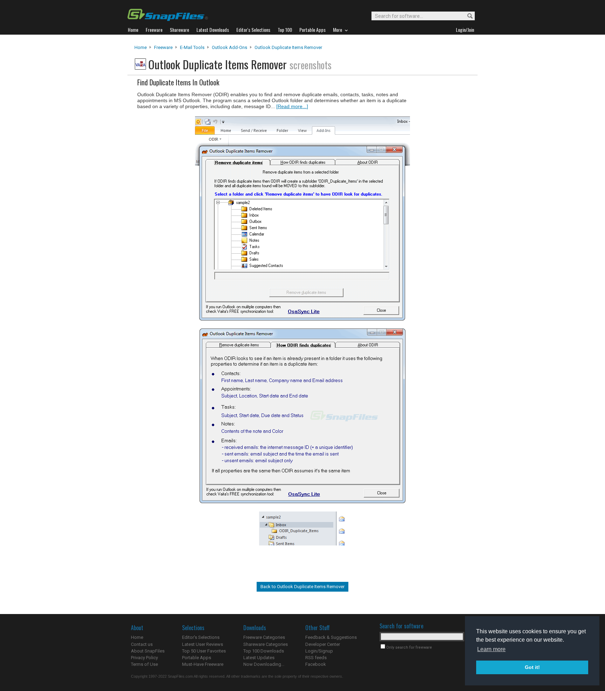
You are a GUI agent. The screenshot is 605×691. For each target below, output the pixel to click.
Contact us (142, 644)
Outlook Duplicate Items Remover (288, 47)
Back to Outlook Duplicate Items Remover (302, 586)
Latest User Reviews (202, 644)
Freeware (163, 47)
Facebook (315, 664)
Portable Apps (196, 657)
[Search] (467, 16)
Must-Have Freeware (202, 664)
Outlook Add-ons (229, 47)
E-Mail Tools (192, 47)
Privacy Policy (144, 657)
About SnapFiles (148, 651)
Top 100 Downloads (263, 651)
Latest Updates (258, 657)
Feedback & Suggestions (331, 637)
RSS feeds (316, 657)
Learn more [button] (491, 649)
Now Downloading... (263, 664)
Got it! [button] (532, 667)
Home (140, 47)
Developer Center (322, 644)
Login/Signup (319, 651)
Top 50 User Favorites (204, 651)
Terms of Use (144, 664)
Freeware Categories (264, 637)
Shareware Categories (265, 644)
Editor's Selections (201, 637)
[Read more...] (292, 106)
